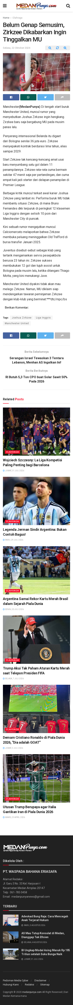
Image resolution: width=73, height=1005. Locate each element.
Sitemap (45, 984)
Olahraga (17, 17)
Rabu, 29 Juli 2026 (14, 540)
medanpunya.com (32, 992)
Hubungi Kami (11, 984)
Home (6, 17)
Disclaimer (40, 980)
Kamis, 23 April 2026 (15, 817)
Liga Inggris (43, 317)
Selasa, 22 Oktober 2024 (16, 47)
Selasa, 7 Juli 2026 (14, 678)
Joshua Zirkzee (22, 317)
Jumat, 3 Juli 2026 (14, 748)
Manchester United (17, 323)
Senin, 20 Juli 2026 (14, 609)
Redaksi (29, 984)
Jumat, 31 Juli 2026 (14, 471)
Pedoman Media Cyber (15, 980)
